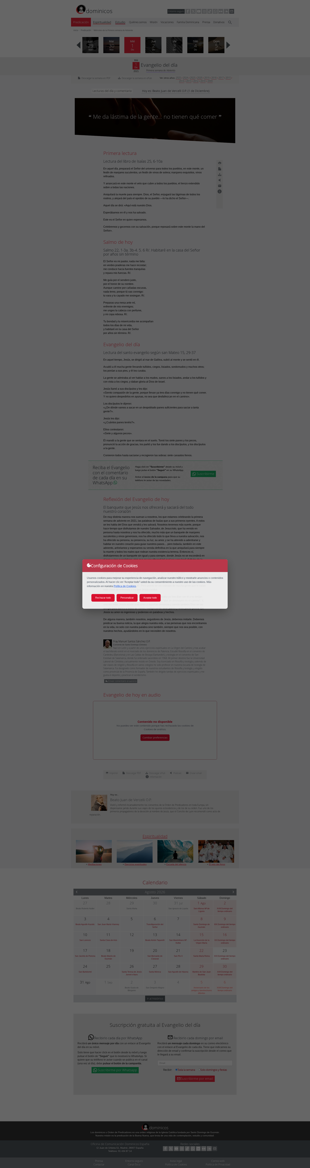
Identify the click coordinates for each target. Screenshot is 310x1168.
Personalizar (127, 597)
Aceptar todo (150, 597)
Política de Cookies (125, 586)
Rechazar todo (103, 597)
